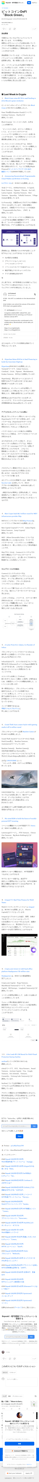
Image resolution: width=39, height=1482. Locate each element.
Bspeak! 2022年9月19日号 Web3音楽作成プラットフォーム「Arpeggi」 (18, 1160)
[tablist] (9, 1372)
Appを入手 (29, 1473)
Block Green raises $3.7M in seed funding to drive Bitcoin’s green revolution (19, 99)
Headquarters (6, 976)
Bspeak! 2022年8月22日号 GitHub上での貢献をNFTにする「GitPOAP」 (18, 1188)
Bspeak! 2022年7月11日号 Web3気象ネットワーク (12, 1231)
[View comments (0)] (10, 29)
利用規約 (23, 1455)
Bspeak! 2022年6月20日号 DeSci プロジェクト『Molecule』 (15, 1252)
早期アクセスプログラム (10, 708)
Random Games (28, 731)
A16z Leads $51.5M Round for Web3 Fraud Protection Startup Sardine (19, 1055)
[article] (19, 1405)
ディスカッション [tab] (17, 1396)
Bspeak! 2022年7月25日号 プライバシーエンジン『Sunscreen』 (15, 1217)
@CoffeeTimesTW (17, 1145)
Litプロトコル (7, 183)
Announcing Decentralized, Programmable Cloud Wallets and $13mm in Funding (18, 177)
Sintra (33, 825)
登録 (29, 3)
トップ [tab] (4, 1396)
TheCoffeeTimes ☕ (7, 22)
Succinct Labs (6, 483)
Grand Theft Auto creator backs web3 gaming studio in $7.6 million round (19, 725)
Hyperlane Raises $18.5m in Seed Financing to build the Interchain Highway (19, 360)
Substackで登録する (21, 1451)
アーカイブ (18, 1307)
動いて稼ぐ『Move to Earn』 (12, 1401)
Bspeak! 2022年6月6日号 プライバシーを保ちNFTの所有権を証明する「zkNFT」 (19, 1266)
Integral (31, 907)
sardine (4, 1061)
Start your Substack (15, 1473)
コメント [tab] (5, 1372)
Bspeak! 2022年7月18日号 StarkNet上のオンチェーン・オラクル (17, 1224)
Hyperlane (5, 366)
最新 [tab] (9, 1396)
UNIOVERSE (11, 760)
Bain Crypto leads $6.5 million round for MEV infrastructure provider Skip (19, 514)
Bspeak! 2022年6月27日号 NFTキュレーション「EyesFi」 (13, 1245)
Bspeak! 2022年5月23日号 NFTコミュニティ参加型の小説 (13, 1280)
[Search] (35, 1396)
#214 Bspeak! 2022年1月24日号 (12, 1404)
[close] (33, 1412)
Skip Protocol (28, 521)
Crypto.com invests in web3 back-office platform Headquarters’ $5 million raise (17, 970)
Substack (7, 1478)
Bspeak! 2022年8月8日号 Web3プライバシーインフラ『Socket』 (16, 1202)
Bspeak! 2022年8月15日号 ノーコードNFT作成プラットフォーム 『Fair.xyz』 (17, 1195)
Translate (6, 8)
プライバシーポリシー (26, 1457)
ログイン (34, 3)
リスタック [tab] (12, 1372)
